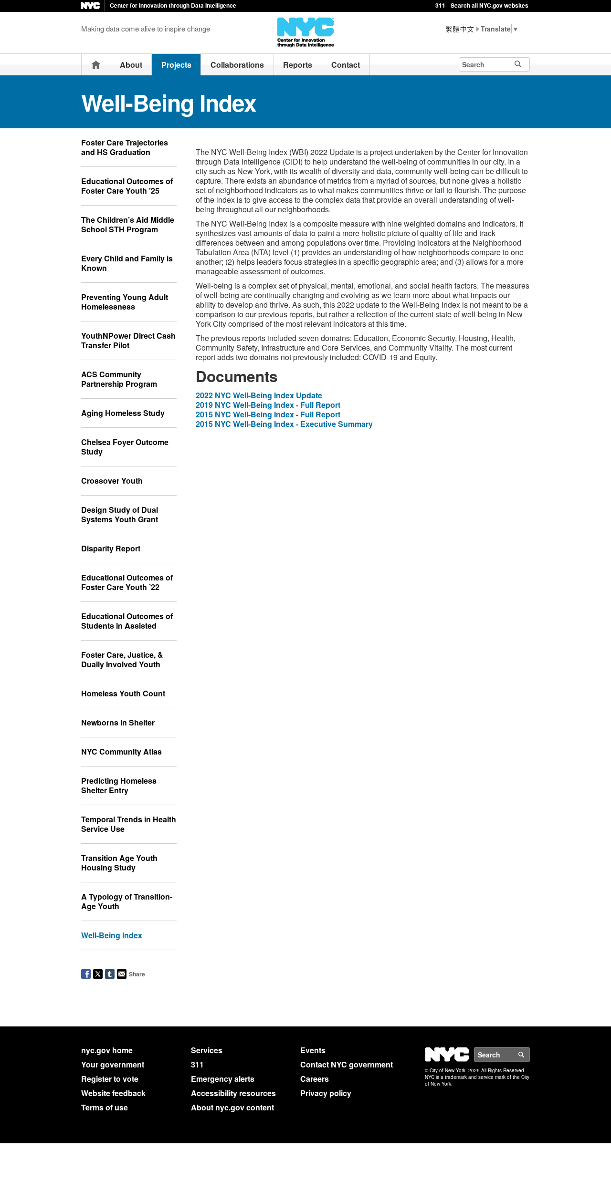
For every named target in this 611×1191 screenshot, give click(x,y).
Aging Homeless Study (123, 412)
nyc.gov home (107, 1050)
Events (313, 1050)
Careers (314, 1078)
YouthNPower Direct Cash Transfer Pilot (128, 340)
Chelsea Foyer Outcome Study (125, 446)
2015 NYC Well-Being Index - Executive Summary (284, 423)
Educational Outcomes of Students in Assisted (127, 621)
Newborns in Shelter (118, 722)
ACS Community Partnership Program (119, 379)
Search (529, 1054)
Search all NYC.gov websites (489, 5)
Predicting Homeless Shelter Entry (119, 785)
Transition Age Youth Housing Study (119, 862)
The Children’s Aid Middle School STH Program (127, 224)
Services (206, 1050)
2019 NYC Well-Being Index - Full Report (268, 404)
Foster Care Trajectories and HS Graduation (124, 147)
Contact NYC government (346, 1064)
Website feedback (113, 1092)
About (131, 64)
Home (96, 64)
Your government (112, 1064)
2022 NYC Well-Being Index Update (259, 395)
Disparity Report (110, 548)
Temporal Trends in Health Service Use (128, 824)
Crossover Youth (112, 480)
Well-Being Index (111, 935)
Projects (176, 64)
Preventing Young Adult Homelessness (124, 301)
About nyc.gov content (232, 1107)
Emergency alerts (222, 1078)
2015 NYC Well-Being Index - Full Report (268, 414)
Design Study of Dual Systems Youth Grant (119, 514)
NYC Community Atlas (121, 751)
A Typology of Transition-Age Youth (126, 901)
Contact (345, 64)
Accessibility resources (233, 1092)
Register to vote (109, 1078)
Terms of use (104, 1107)
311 (440, 5)
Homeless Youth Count (123, 693)
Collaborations (237, 64)
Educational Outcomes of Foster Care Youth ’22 (127, 582)
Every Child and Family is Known (127, 263)
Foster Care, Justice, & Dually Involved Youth (122, 659)
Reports (297, 64)
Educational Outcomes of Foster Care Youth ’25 (127, 186)
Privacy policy (325, 1092)
